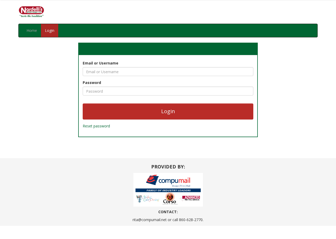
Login (49, 30)
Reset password (96, 125)
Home (32, 30)
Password (92, 82)
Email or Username (100, 63)
